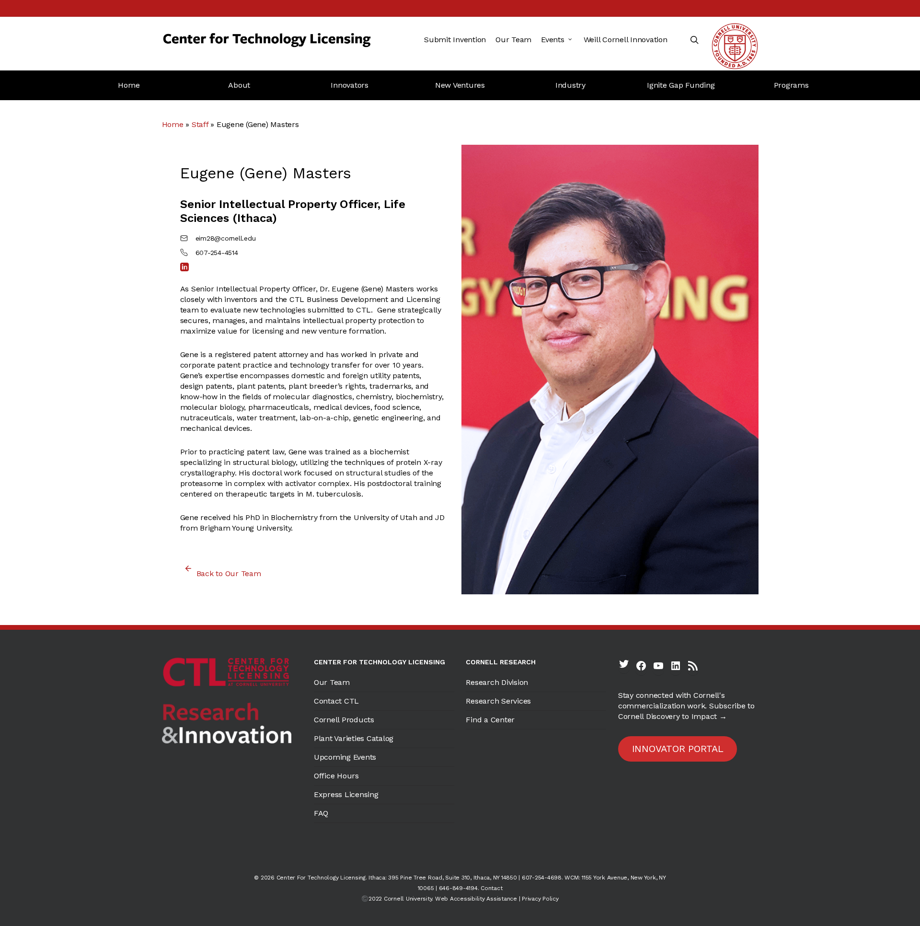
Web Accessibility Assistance (476, 898)
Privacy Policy (540, 898)
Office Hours (336, 775)
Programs (791, 85)
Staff (200, 124)
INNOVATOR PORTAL (678, 748)
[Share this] (135, 185)
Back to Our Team (228, 573)
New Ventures (460, 85)
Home (128, 85)
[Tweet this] (135, 156)
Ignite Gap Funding (681, 85)
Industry (570, 85)
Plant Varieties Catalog (353, 738)
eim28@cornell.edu (226, 238)
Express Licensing (346, 794)
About (239, 85)
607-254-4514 (217, 252)
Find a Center (490, 719)
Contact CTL (336, 701)
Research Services (498, 701)
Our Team (332, 682)
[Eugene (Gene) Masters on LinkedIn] (184, 267)
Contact (491, 888)
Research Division (497, 682)
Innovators (349, 85)
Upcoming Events (345, 757)
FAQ (321, 813)
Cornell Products (344, 719)
